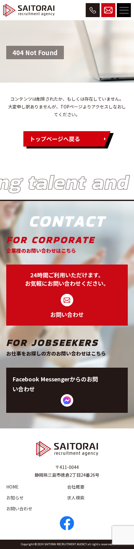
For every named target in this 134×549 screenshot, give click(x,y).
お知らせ (15, 497)
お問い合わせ (19, 508)
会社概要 (75, 487)
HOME (12, 487)
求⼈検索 (75, 497)
